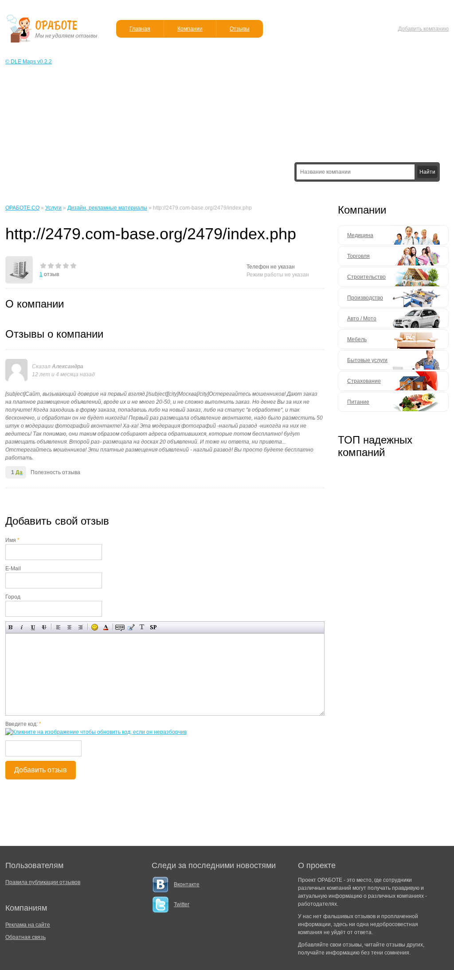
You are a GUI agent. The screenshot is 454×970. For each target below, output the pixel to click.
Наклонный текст (22, 627)
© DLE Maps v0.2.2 (28, 61)
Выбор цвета (106, 627)
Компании (190, 29)
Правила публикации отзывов (42, 882)
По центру (69, 627)
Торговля (358, 256)
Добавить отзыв (40, 770)
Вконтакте (187, 884)
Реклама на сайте (27, 925)
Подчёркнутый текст (33, 627)
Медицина (360, 235)
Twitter (181, 904)
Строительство (366, 277)
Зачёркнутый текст (44, 627)
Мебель (357, 339)
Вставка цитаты (131, 627)
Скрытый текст (120, 627)
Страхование (364, 381)
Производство (365, 298)
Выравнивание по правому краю (80, 627)
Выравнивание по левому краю (58, 627)
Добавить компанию (423, 29)
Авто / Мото (361, 319)
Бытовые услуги (367, 360)
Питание (358, 402)
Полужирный (11, 627)
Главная (139, 29)
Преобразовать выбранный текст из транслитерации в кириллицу (142, 627)
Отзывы (240, 29)
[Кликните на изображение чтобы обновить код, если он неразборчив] (96, 732)
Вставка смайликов (95, 627)
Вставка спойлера (153, 627)
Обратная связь (25, 937)
